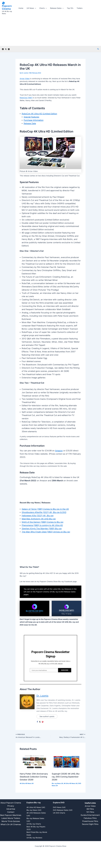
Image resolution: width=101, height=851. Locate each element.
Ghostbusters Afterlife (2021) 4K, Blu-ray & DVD (44, 512)
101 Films (90, 812)
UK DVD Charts (59, 813)
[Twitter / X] (6, 49)
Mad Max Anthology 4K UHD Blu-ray (39, 519)
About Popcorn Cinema (10, 803)
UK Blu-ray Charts (34, 824)
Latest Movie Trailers (10, 818)
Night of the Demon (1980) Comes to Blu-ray (42, 522)
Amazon (59, 450)
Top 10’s (70, 8)
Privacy (10, 806)
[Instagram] (9, 49)
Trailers (79, 8)
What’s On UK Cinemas (11, 824)
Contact (10, 812)
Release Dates (56, 8)
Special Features (31, 117)
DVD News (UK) (59, 807)
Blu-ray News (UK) (34, 810)
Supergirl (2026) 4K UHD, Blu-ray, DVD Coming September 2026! (66, 777)
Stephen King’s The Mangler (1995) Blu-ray (42, 528)
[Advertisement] (50, 31)
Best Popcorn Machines (10, 815)
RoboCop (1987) (26, 98)
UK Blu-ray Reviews (34, 838)
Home (21, 8)
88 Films (90, 809)
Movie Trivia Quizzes (11, 821)
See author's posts (47, 716)
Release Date (30, 123)
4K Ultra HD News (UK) (36, 807)
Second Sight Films (90, 824)
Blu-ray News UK (57, 783)
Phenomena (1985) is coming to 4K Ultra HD (42, 525)
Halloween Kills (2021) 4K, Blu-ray (38, 515)
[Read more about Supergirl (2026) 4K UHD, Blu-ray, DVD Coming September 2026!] (66, 762)
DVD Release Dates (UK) (62, 810)
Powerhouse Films (90, 821)
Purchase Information (33, 120)
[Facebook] (3, 49)
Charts (42, 8)
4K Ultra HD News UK (27, 783)
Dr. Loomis (42, 695)
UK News (30, 8)
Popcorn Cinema (7, 7)
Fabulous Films (90, 818)
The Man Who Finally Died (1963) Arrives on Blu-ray (46, 532)
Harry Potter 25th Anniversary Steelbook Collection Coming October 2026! (34, 777)
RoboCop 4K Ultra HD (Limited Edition (39, 113)
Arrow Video (25, 79)
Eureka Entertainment (90, 815)
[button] (35, 8)
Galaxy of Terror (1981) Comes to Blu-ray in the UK (45, 509)
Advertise (10, 809)
